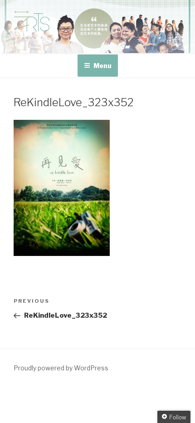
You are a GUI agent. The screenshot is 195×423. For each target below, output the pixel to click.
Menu (102, 65)
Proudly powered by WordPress (61, 368)
